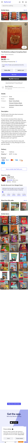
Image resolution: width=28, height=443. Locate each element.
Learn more (9, 88)
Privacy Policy (21, 434)
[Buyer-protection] (16, 61)
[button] (19, 2)
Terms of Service (19, 83)
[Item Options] (25, 24)
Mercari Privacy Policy (10, 83)
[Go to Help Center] (7, 96)
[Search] (24, 5)
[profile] (26, 2)
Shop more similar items (14, 403)
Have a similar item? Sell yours (14, 169)
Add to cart (21, 70)
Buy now (14, 74)
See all (25, 200)
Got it (8, 438)
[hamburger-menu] (2, 2)
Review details (19, 438)
